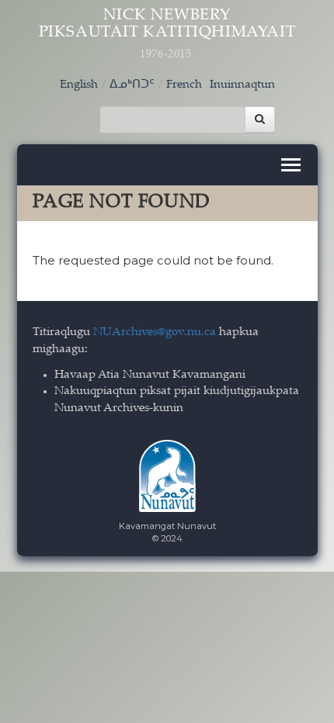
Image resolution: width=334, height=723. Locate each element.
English (79, 85)
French (184, 85)
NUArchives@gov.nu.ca (154, 332)
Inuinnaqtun (242, 85)
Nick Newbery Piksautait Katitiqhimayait (167, 34)
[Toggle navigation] (291, 165)
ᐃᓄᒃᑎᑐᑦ (132, 85)
